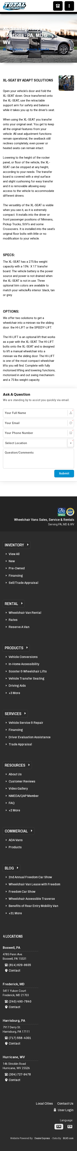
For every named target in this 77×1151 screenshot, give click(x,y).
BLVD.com (68, 1138)
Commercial (16, 831)
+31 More (15, 913)
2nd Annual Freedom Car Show (30, 877)
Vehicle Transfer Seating (26, 678)
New (12, 561)
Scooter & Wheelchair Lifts (28, 671)
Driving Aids (17, 686)
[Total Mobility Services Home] (4, 49)
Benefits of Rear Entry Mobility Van (33, 906)
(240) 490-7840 (20, 1001)
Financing (16, 575)
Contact (14, 970)
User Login (65, 1110)
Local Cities (44, 1103)
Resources (15, 765)
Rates (13, 620)
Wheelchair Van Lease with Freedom (34, 884)
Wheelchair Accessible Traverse (32, 899)
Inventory (14, 545)
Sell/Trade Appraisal (23, 583)
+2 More (14, 810)
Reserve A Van (19, 627)
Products (14, 648)
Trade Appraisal (20, 744)
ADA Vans (16, 840)
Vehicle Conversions (23, 657)
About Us (15, 774)
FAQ (12, 803)
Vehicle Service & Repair (26, 723)
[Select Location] (38, 443)
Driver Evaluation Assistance (30, 737)
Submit (64, 473)
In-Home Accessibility (24, 664)
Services (13, 713)
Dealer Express (42, 1138)
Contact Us (65, 1103)
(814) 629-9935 (20, 965)
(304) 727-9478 (20, 1074)
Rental (11, 603)
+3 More (14, 693)
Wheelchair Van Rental (25, 613)
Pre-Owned (17, 568)
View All (14, 554)
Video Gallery (18, 788)
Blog (9, 868)
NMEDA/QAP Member (24, 796)
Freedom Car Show (22, 891)
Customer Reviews (22, 781)
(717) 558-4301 (20, 1038)
